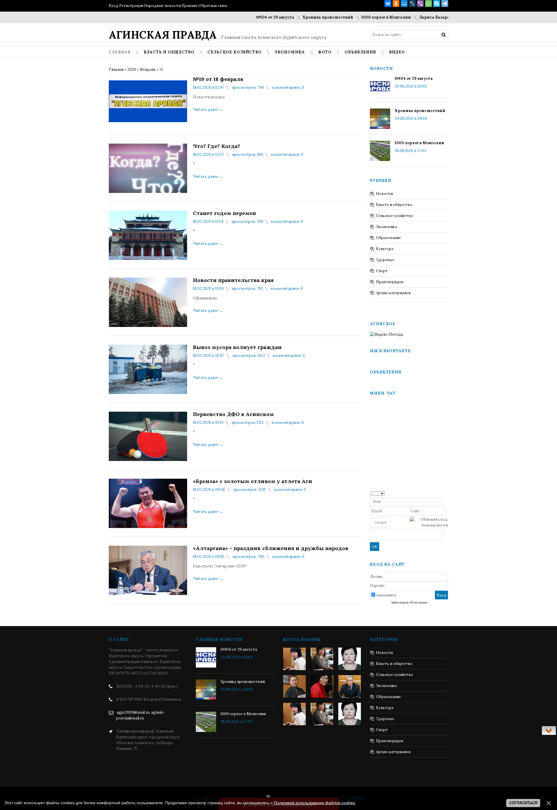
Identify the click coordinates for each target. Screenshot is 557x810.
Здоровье (385, 259)
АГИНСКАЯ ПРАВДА (163, 34)
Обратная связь (212, 5)
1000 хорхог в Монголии (370, 17)
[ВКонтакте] (387, 3)
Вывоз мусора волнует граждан (237, 347)
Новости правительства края (233, 280)
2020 (131, 69)
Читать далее (208, 109)
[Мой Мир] (404, 3)
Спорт (382, 270)
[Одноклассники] (396, 3)
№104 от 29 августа (259, 17)
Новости (384, 193)
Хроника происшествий (311, 17)
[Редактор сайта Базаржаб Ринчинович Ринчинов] (294, 686)
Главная (116, 69)
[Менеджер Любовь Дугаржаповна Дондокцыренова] (322, 658)
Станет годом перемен (224, 213)
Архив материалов (393, 292)
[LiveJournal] (412, 3)
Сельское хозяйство (394, 215)
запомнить (386, 595)
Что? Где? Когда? (216, 146)
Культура (384, 248)
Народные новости (162, 5)
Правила (190, 5)
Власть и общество (394, 204)
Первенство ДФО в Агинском (233, 414)
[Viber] (420, 3)
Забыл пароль (399, 602)
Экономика (386, 226)
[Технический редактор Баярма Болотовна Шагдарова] (294, 658)
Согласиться (523, 803)
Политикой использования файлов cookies (314, 802)
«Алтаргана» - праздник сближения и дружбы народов (270, 548)
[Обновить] (446, 493)
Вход (113, 5)
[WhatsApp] (428, 3)
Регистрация (131, 5)
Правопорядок (390, 281)
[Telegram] (444, 3)
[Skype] (436, 3)
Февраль (148, 69)
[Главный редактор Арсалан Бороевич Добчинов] (349, 686)
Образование (388, 237)
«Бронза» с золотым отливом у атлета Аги (252, 481)
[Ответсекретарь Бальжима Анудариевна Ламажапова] (322, 686)
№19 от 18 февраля (218, 79)
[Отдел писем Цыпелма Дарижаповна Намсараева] (349, 658)
